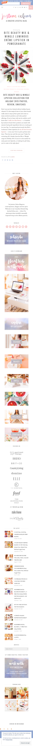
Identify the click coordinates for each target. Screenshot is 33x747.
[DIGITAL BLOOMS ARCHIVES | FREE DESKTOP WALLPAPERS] (22, 706)
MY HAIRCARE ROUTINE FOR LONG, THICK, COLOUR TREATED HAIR (21, 558)
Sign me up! (26, 3)
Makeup (23, 86)
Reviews (26, 89)
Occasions (20, 89)
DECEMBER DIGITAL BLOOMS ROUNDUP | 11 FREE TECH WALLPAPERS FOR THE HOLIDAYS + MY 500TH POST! (20, 594)
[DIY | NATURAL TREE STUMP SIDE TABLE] (10, 693)
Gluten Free (16, 86)
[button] (16, 2)
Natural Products (10, 89)
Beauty (9, 86)
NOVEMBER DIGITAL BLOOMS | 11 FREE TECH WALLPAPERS (20, 627)
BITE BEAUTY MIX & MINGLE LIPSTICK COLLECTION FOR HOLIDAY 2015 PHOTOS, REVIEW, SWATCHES (16, 99)
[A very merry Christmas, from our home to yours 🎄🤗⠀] (11, 728)
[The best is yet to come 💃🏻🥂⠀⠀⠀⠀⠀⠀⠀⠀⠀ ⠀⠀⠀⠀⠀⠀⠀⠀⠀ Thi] (0, 728)
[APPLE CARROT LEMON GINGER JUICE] (22, 693)
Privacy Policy (9, 739)
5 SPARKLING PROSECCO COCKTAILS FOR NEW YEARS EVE (20, 581)
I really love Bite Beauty (14, 120)
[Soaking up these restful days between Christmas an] (7, 728)
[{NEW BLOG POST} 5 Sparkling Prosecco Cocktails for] (4, 728)
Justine (13, 157)
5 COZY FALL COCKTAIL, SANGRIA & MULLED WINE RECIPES (21, 534)
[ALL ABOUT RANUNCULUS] (10, 706)
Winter (16, 91)
